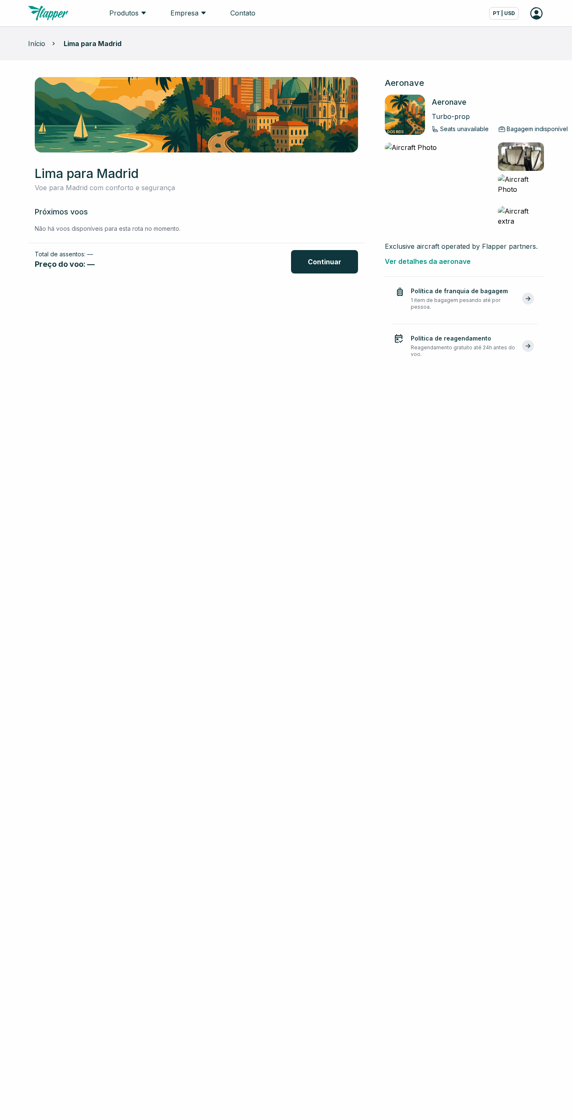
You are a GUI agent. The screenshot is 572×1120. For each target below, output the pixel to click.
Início (36, 43)
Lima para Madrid (92, 43)
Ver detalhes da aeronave (428, 261)
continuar (324, 262)
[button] (464, 298)
